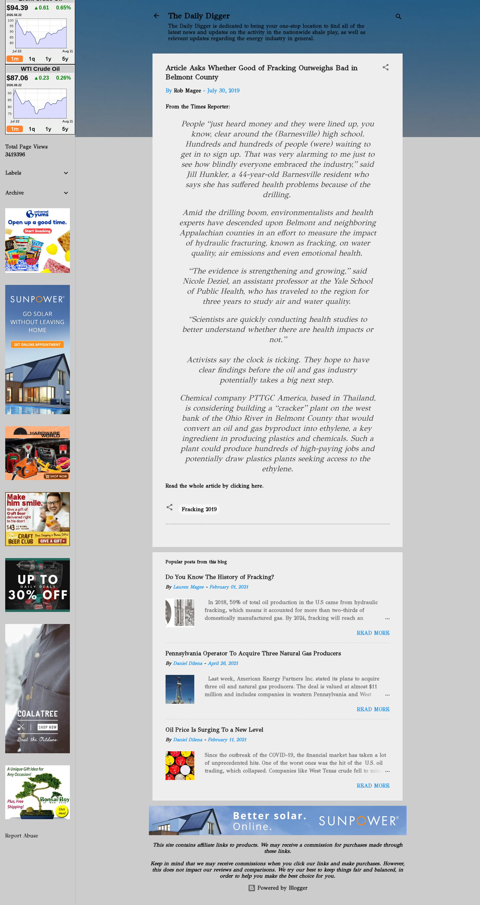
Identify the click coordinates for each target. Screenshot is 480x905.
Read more (373, 633)
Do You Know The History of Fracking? (220, 577)
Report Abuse (21, 836)
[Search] (399, 18)
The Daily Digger (199, 16)
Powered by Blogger (282, 888)
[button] (386, 68)
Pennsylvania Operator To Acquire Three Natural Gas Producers (253, 653)
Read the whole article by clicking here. (215, 486)
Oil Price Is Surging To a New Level (214, 729)
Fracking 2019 (199, 509)
